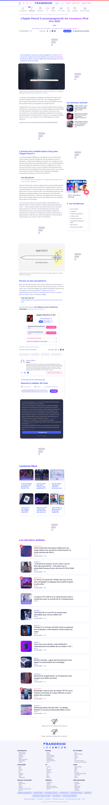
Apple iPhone (22, 752)
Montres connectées (24, 780)
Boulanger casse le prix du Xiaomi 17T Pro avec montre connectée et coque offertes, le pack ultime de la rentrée (53, 693)
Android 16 (87, 792)
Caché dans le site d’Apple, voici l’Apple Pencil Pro (25, 510)
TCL (47, 774)
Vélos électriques (79, 780)
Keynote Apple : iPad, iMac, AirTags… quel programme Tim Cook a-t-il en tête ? (41, 486)
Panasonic (49, 769)
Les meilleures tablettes (34, 338)
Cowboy (76, 782)
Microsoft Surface (79, 760)
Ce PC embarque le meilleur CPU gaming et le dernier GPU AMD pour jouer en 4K (26, 486)
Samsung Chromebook (80, 762)
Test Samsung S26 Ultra (69, 795)
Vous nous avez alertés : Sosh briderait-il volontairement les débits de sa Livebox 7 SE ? (53, 645)
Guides (68, 3)
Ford (20, 770)
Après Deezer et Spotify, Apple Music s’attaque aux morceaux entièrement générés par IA (81, 116)
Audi (20, 766)
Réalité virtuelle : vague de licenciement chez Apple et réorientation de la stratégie (81, 107)
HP (75, 759)
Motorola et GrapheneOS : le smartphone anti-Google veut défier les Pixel (53, 677)
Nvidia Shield (50, 759)
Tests (62, 3)
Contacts (48, 799)
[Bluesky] (65, 747)
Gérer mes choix (41, 435)
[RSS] (53, 747)
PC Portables (77, 750)
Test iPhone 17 (64, 792)
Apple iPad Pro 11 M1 (45, 315)
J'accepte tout (42, 432)
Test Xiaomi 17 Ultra (76, 792)
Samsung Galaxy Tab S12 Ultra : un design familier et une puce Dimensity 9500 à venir (52, 709)
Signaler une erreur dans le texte (29, 347)
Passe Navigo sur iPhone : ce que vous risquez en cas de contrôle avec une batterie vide (81, 123)
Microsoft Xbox (50, 756)
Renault (21, 774)
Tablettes (46, 354)
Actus (57, 3)
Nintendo (49, 758)
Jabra (75, 769)
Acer (75, 752)
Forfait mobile (86, 3)
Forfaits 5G (73, 211)
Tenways (76, 789)
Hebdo (38, 386)
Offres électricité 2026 (76, 227)
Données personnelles (72, 799)
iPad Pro (47, 173)
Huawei (21, 755)
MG (19, 772)
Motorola (21, 756)
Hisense (49, 766)
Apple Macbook (78, 754)
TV (46, 765)
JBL (75, 770)
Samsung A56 (74, 209)
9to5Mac (27, 349)
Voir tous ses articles (54, 372)
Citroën (21, 769)
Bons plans (76, 3)
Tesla (20, 776)
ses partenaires (33, 423)
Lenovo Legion (50, 755)
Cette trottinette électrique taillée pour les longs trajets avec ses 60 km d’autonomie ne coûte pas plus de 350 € (52, 550)
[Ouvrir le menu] (19, 3)
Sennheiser (77, 774)
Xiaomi (20, 762)
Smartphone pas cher (76, 218)
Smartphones (22, 750)
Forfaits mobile (75, 216)
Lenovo (76, 756)
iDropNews (33, 349)
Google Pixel (22, 754)
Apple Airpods (78, 766)
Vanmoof (76, 790)
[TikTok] (62, 747)
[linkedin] (28, 372)
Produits (36, 354)
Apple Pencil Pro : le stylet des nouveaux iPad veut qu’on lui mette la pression (41, 510)
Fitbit (20, 785)
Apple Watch (22, 783)
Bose (75, 768)
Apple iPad (49, 782)
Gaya (75, 785)
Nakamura (77, 787)
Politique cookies (29, 429)
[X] (44, 747)
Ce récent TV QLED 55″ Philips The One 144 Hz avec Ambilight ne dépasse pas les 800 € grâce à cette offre (53, 582)
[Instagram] (47, 747)
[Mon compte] (31, 3)
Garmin (21, 786)
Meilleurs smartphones (77, 213)
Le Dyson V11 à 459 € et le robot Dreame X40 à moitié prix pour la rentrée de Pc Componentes (53, 598)
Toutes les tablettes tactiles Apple (37, 341)
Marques (26, 14)
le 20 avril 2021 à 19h (37, 99)
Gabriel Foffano (30, 360)
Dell (75, 755)
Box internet (74, 224)
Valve (48, 762)
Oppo (20, 758)
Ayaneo (48, 754)
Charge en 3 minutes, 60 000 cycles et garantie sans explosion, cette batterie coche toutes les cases (53, 629)
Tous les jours (27, 386)
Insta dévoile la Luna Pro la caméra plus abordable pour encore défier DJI (50, 613)
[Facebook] (50, 747)
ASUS (48, 752)
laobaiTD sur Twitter (42, 93)
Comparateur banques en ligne (41, 795)
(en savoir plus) (52, 418)
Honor (76, 758)
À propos (40, 799)
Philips (48, 770)
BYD (20, 768)
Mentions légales (29, 799)
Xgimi (48, 776)
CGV (83, 799)
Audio (75, 765)
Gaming (48, 750)
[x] (21, 372)
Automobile (21, 765)
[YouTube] (56, 747)
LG (47, 768)
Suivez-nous (67, 31)
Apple (32, 14)
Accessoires (25, 354)
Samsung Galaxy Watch (25, 789)
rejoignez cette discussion (36, 309)
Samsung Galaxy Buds (80, 773)
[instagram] (25, 372)
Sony (48, 773)
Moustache (77, 786)
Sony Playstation (51, 760)
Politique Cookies (58, 799)
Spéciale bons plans (52, 386)
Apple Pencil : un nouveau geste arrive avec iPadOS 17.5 (57, 510)
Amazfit (21, 782)
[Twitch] (59, 747)
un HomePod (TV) (44, 292)
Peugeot (21, 773)
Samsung (49, 772)
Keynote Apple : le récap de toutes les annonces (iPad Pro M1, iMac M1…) (57, 486)
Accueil (21, 14)
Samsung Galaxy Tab (52, 787)
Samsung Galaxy (23, 759)
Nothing (76, 772)
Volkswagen (22, 777)
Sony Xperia (22, 760)
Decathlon (77, 783)
